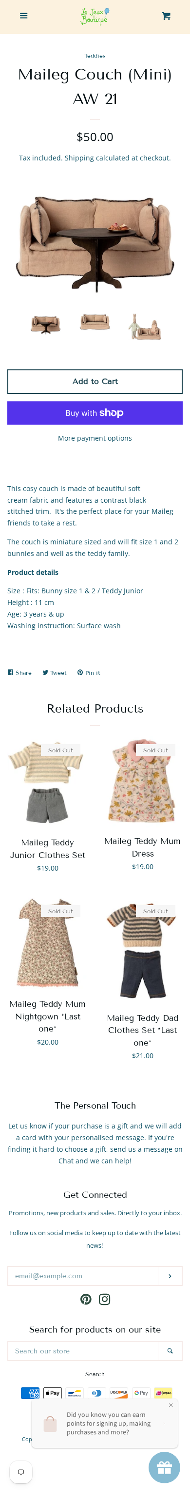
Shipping (79, 157)
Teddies (95, 55)
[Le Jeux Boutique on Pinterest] (86, 1301)
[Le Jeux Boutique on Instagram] (105, 1301)
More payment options (95, 438)
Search (95, 1374)
